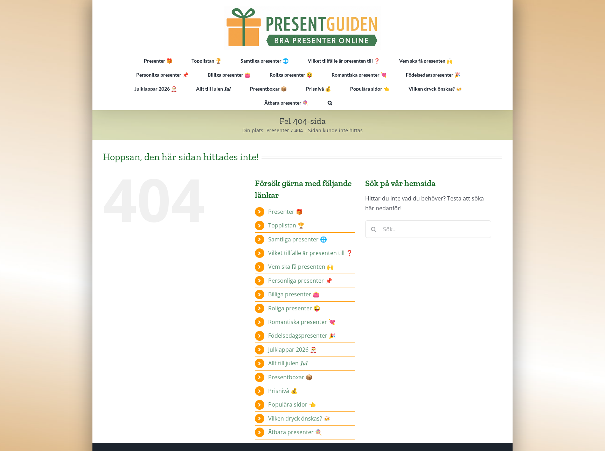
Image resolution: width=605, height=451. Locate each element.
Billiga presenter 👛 (294, 294)
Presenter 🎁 (285, 212)
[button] (330, 103)
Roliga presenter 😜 (294, 308)
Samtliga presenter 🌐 (297, 239)
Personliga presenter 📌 (300, 280)
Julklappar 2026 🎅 (292, 349)
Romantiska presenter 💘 (301, 322)
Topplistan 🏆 (286, 225)
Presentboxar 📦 (290, 377)
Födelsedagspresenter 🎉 (302, 335)
